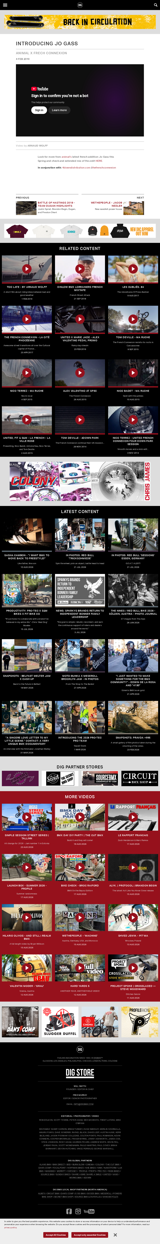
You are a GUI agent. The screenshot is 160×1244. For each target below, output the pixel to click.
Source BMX (81, 1197)
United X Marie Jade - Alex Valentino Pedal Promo (80, 339)
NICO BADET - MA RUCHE (133, 390)
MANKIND (50, 1171)
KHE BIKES (90, 1168)
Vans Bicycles (110, 1197)
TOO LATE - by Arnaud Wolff (27, 286)
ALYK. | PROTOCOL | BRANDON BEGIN (133, 885)
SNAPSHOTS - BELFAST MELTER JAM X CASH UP (27, 677)
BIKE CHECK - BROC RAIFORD (80, 885)
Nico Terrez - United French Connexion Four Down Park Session (133, 441)
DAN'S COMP (44, 1168)
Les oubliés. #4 (133, 286)
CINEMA (90, 1164)
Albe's (41, 1193)
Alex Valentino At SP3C (80, 390)
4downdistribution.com (76, 167)
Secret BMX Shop (63, 1197)
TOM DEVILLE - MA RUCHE (133, 337)
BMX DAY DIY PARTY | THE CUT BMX (80, 835)
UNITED (107, 1174)
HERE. (99, 160)
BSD (68, 1164)
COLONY (100, 1164)
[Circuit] (139, 778)
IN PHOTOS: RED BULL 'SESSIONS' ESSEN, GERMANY (133, 557)
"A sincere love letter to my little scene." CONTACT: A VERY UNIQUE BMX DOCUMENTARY (27, 740)
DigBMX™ (98, 1058)
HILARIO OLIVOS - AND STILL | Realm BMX (27, 937)
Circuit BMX (53, 1193)
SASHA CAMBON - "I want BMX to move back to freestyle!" (26, 557)
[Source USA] (100, 778)
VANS (115, 1174)
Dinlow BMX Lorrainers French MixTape (79, 288)
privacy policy (10, 1227)
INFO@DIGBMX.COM (83, 1104)
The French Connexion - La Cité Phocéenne (27, 339)
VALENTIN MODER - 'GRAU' (27, 986)
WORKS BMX (75, 1177)
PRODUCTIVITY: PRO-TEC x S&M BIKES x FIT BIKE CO (27, 612)
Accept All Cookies (56, 1235)
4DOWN (87, 1177)
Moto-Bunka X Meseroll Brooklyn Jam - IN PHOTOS (79, 677)
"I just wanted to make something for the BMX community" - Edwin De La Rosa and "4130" (133, 680)
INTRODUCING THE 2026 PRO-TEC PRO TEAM (80, 739)
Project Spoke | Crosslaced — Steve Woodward (133, 988)
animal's (67, 156)
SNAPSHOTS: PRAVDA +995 (133, 737)
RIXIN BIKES (114, 1171)
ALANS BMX (45, 1164)
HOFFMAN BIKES (76, 1168)
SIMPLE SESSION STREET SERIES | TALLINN (27, 837)
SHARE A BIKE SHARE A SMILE (87, 1174)
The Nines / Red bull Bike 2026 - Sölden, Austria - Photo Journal (133, 612)
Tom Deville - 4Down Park (80, 437)
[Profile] (80, 22)
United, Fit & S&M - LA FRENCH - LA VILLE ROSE (26, 439)
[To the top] (80, 1049)
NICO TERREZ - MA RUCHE (27, 390)
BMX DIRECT (59, 1164)
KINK (100, 1168)
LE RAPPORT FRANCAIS (133, 835)
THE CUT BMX (113, 1164)
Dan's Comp (67, 1193)
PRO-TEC (102, 1171)
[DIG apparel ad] (80, 231)
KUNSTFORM (110, 1168)
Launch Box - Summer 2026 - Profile (27, 887)
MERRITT (61, 1171)
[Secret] (60, 778)
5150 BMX (80, 1193)
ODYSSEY (72, 1171)
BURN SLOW (78, 1164)
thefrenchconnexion (104, 167)
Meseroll (106, 1193)
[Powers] (20, 778)
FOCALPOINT (59, 1168)
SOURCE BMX (47, 1174)
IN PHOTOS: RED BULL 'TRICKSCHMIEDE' (80, 557)
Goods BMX (93, 1193)
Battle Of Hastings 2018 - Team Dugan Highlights (56, 204)
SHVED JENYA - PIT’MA (133, 935)
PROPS (92, 1171)
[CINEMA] (100, 1022)
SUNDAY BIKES (63, 1174)
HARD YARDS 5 (80, 986)
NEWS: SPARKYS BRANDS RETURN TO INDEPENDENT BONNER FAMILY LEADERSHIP (80, 613)
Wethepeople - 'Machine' (80, 935)
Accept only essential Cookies (90, 1235)
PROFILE (83, 1171)
